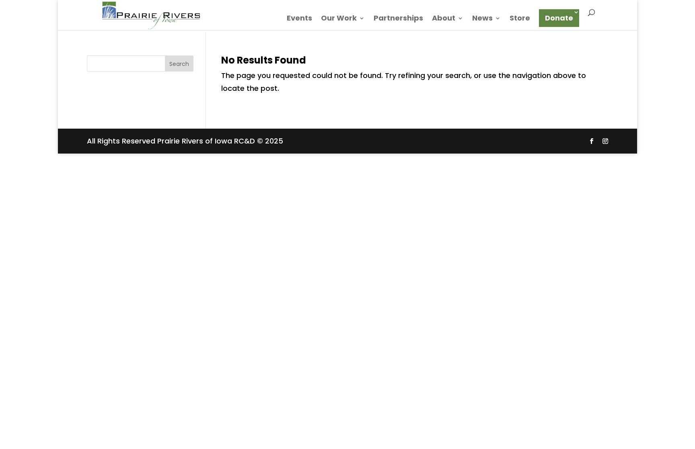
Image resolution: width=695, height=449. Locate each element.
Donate (559, 18)
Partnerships (398, 19)
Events (299, 19)
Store (520, 19)
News (482, 19)
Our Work (339, 19)
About (443, 19)
